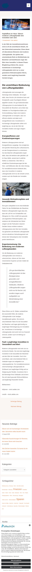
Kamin (3, 492)
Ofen (21, 492)
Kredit (13, 492)
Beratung (11, 485)
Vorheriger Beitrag (16, 401)
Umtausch (4, 506)
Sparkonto (16, 503)
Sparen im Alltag (5, 503)
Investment (6, 40)
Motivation (17, 492)
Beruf (15, 485)
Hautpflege (25, 489)
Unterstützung (10, 506)
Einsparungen (5, 489)
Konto (10, 492)
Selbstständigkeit (12, 499)
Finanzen (17, 489)
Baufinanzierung (5, 485)
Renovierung (15, 495)
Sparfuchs (11, 503)
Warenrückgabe (21, 506)
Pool (23, 492)
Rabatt (26, 492)
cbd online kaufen (20, 485)
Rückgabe (21, 495)
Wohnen (27, 506)
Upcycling (15, 506)
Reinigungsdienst (5, 495)
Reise (11, 495)
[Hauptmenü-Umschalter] (28, 5)
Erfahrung (10, 489)
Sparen (20, 499)
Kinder (6, 492)
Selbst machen (5, 499)
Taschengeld (26, 503)
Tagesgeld (21, 503)
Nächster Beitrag (16, 406)
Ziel (3, 508)
